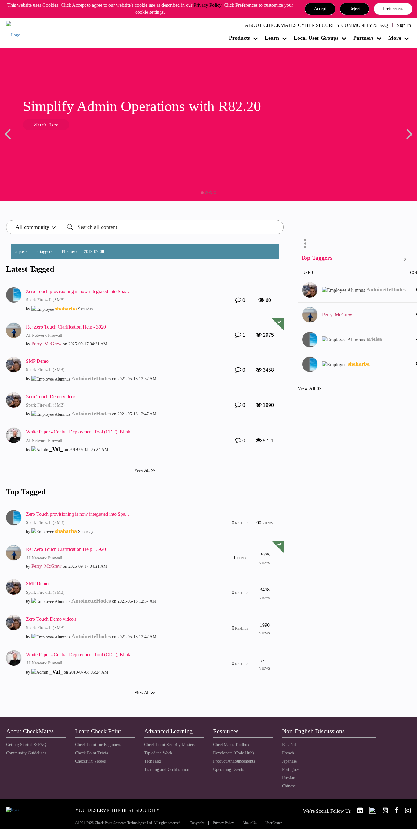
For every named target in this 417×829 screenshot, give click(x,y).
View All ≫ (144, 470)
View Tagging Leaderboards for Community (354, 259)
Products (239, 38)
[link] (357, 810)
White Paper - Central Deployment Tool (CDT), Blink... (80, 431)
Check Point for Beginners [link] (98, 744)
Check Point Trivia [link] (91, 753)
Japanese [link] (289, 761)
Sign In (404, 25)
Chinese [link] (289, 786)
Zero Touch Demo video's (51, 396)
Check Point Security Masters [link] (169, 744)
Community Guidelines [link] (26, 753)
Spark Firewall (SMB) (45, 300)
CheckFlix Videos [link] (90, 761)
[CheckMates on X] (370, 810)
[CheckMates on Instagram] (405, 810)
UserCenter (273, 823)
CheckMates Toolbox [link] (231, 744)
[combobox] (173, 227)
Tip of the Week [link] (158, 753)
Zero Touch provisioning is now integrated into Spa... (77, 291)
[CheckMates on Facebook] (394, 810)
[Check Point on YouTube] (382, 810)
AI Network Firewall (44, 335)
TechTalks (152, 761)
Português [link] (290, 769)
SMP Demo (37, 361)
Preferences (393, 8)
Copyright (197, 823)
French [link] (288, 753)
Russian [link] (288, 777)
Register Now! (59, 143)
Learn (272, 38)
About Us (249, 823)
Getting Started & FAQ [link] (26, 744)
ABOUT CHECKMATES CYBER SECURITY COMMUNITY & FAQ (316, 25)
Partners (363, 38)
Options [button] (305, 243)
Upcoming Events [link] (228, 769)
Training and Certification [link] (166, 769)
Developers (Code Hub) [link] (233, 753)
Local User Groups (316, 38)
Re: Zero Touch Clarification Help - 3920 (66, 326)
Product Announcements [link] (234, 761)
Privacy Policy (207, 5)
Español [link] (289, 744)
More (394, 38)
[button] (320, 9)
